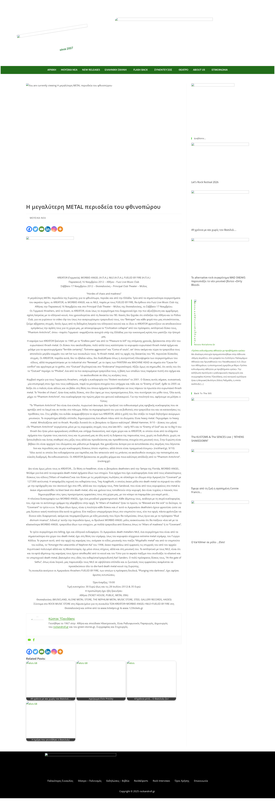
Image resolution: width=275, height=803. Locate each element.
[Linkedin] (48, 229)
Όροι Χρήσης (182, 780)
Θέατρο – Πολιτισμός (90, 780)
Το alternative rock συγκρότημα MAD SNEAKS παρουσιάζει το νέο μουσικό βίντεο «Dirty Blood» (218, 281)
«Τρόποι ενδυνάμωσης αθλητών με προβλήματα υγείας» (218, 350)
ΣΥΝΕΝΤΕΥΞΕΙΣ (163, 70)
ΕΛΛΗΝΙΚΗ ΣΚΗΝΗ (116, 70)
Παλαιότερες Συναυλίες (60, 780)
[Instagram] (54, 229)
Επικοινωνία (201, 780)
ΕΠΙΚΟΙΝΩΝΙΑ (220, 70)
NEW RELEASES (91, 70)
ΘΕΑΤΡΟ (183, 70)
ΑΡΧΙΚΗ (51, 70)
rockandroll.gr (61, 626)
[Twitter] (142, 6)
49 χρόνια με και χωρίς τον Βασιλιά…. (213, 230)
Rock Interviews (161, 780)
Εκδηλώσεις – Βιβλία (117, 780)
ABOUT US (199, 70)
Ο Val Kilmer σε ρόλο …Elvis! (208, 542)
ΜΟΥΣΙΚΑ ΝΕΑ (69, 70)
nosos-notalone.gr (204, 344)
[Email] (41, 229)
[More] (60, 229)
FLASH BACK (140, 70)
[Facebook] (133, 6)
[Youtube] (29, 640)
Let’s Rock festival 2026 (205, 182)
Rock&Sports (141, 780)
